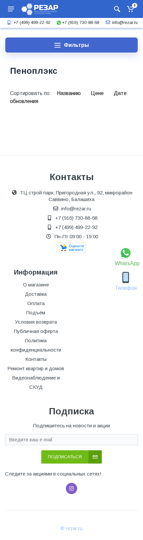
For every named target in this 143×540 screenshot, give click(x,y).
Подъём (35, 312)
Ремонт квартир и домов (35, 368)
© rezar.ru (71, 528)
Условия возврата (36, 322)
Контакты (36, 359)
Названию (69, 93)
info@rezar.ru (125, 22)
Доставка (36, 294)
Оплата (36, 303)
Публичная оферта (36, 331)
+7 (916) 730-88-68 (80, 22)
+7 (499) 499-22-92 (32, 22)
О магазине (36, 284)
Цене (98, 93)
